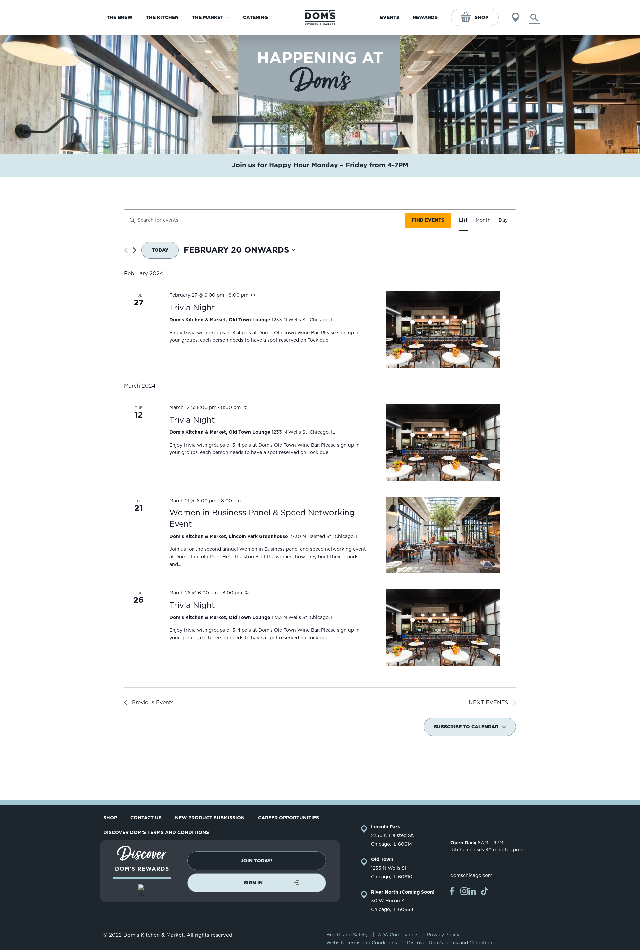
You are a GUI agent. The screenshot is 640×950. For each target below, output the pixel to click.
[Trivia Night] (443, 329)
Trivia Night (192, 307)
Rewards (425, 17)
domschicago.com (471, 875)
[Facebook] (452, 891)
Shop (481, 17)
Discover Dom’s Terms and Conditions (156, 832)
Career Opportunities (288, 817)
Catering (255, 17)
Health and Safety (347, 934)
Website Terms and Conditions (361, 942)
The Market (207, 17)
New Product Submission (210, 817)
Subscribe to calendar (466, 726)
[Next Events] (134, 250)
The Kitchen (162, 17)
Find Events (428, 220)
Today (160, 250)
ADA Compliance (397, 934)
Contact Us (146, 817)
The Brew (120, 17)
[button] (256, 860)
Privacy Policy (443, 934)
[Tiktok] (484, 891)
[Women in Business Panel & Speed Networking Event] (443, 535)
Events (389, 17)
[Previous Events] (126, 250)
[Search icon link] (534, 17)
